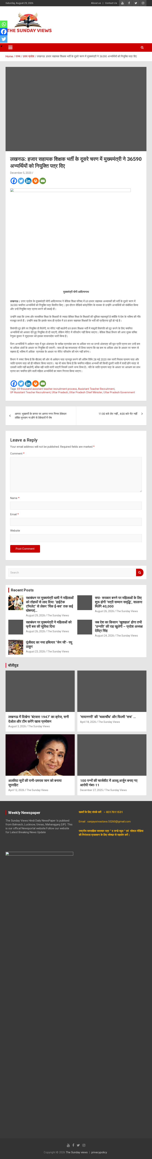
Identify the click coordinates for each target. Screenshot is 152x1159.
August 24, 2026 (104, 635)
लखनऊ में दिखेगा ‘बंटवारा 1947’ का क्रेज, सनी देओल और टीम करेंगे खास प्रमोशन (38, 719)
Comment (17, 453)
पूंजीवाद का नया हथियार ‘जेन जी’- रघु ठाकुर (49, 644)
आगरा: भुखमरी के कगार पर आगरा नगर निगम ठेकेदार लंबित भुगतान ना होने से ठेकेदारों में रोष (41, 415)
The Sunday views (77, 1152)
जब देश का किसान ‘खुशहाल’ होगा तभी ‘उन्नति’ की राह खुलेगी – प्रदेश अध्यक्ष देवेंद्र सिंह (119, 626)
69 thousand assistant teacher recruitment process (47, 388)
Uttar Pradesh (60, 392)
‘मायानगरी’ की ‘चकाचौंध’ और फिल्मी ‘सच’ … (108, 717)
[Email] (42, 181)
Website (15, 530)
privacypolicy (99, 1152)
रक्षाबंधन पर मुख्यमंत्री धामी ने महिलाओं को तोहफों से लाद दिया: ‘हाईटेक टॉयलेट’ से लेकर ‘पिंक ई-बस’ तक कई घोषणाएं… (50, 604)
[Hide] (1, 46)
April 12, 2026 (16, 790)
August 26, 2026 (104, 611)
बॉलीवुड (13, 665)
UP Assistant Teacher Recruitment (30, 392)
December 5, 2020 (21, 172)
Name (14, 498)
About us (96, 3)
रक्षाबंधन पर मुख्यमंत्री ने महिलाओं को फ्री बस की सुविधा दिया (49, 624)
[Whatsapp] (3, 24)
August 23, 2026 (35, 651)
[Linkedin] (28, 181)
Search (140, 572)
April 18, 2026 (88, 721)
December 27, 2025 (91, 790)
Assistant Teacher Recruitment (96, 388)
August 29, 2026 (35, 615)
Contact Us (111, 3)
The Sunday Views (58, 615)
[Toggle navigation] (10, 47)
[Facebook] (14, 181)
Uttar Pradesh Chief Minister (85, 392)
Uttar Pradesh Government (119, 392)
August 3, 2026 (17, 726)
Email (14, 514)
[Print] (35, 181)
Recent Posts (22, 590)
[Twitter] (21, 181)
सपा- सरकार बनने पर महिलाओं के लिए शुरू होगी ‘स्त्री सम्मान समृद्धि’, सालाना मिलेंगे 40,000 (118, 602)
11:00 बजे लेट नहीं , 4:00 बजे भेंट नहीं (118, 413)
